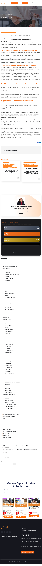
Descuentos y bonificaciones (10, 404)
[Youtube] (2, 532)
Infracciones (7, 284)
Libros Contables (6, 422)
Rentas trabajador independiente (9, 431)
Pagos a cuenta (7, 371)
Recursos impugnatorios (9, 293)
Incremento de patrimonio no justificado (11, 414)
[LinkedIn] (40, 142)
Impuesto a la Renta (7, 319)
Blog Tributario (8, 14)
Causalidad (6, 162)
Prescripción (7, 289)
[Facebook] (37, 142)
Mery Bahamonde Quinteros (24, 35)
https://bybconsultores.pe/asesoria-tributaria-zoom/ (30, 128)
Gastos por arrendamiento (10, 350)
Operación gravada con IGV (10, 406)
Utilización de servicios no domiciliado (12, 412)
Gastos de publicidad (9, 346)
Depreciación (7, 333)
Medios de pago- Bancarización (9, 423)
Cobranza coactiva (8, 270)
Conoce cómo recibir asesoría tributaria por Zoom (21, 211)
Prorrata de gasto (8, 375)
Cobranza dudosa (8, 325)
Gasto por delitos (8, 342)
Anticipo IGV (7, 398)
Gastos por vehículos (9, 361)
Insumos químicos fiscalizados (9, 416)
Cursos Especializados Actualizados (21, 484)
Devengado (7, 335)
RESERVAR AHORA (21, 244)
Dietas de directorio (8, 337)
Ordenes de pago (8, 287)
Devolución (7, 276)
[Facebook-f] (5, 532)
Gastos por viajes (8, 363)
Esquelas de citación (9, 278)
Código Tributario (6, 268)
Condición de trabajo (9, 329)
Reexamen (6, 295)
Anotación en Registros (9, 396)
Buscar (2, 461)
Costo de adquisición (9, 331)
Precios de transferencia (9, 373)
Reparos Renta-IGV (8, 384)
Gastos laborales (8, 348)
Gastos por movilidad (9, 357)
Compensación (7, 272)
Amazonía (5, 262)
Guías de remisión (8, 303)
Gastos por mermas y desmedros (11, 356)
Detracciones (6, 313)
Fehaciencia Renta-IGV (28, 164)
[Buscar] (14, 464)
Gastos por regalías (8, 359)
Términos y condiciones (7, 535)
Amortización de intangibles (10, 321)
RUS (5, 386)
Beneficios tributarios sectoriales (10, 266)
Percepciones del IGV (8, 410)
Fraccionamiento (8, 282)
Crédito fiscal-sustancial (9, 164)
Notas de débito (8, 307)
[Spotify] (10, 532)
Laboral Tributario (7, 420)
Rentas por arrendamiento (10, 380)
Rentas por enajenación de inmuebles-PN (12, 382)
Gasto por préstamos (9, 344)
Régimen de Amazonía (7, 429)
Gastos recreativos (8, 365)
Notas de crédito (8, 305)
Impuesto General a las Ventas (8, 32)
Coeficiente (7, 327)
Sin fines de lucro (8, 390)
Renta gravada (7, 377)
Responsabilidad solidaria (10, 297)
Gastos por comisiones (9, 352)
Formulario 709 (6, 317)
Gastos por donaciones (9, 354)
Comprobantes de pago (7, 299)
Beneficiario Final (6, 264)
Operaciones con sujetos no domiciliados (11, 425)
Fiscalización (7, 280)
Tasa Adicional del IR (7, 435)
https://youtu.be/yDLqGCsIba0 (7, 124)
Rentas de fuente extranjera (10, 378)
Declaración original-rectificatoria (12, 274)
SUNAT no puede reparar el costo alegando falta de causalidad (11, 172)
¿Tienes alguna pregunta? (27, 534)
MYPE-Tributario (8, 369)
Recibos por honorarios (9, 309)
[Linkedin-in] (7, 532)
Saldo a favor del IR (8, 388)
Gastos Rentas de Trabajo (9, 367)
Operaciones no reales (9, 408)
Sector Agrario (6, 433)
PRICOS (6, 291)
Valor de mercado (8, 392)
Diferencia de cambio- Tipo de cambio (12, 338)
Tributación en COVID (7, 437)
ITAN (4, 418)
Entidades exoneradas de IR (10, 340)
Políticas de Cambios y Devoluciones (9, 536)
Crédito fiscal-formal (9, 400)
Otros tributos (6, 427)
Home (2, 14)
